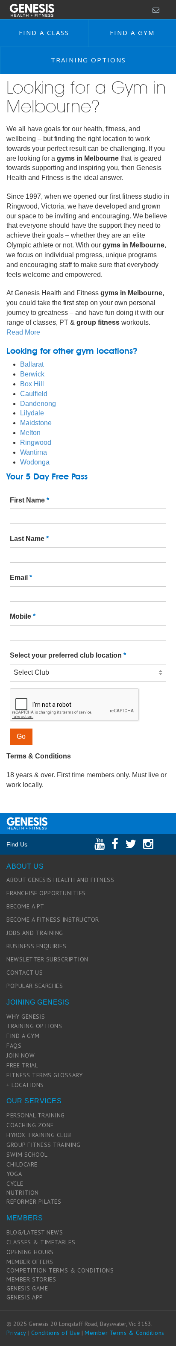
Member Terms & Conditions (124, 1333)
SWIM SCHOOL (27, 1154)
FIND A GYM (22, 1036)
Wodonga (35, 462)
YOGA (14, 1174)
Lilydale (32, 413)
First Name (29, 500)
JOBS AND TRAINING (34, 933)
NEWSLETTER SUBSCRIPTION (47, 959)
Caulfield (33, 393)
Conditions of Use (55, 1333)
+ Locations (25, 1085)
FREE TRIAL (22, 1065)
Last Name (29, 538)
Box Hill (32, 384)
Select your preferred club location (68, 655)
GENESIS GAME (27, 1288)
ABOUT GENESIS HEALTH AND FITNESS (60, 880)
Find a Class (44, 32)
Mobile (22, 616)
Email (21, 577)
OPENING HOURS (30, 1252)
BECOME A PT (25, 906)
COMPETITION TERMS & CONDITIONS (60, 1270)
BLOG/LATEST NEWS (34, 1232)
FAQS (13, 1045)
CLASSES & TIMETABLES (40, 1242)
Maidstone (36, 422)
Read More (23, 332)
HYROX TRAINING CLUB (38, 1135)
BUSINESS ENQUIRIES (36, 946)
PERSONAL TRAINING (35, 1115)
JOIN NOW (20, 1055)
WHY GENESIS (25, 1016)
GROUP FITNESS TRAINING (43, 1145)
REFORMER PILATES (33, 1201)
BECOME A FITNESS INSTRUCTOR (52, 919)
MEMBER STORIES (31, 1279)
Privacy (16, 1333)
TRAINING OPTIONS (34, 1026)
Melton (30, 432)
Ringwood (35, 442)
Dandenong (38, 403)
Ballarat (32, 364)
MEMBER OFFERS (29, 1262)
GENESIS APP (24, 1297)
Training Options (88, 60)
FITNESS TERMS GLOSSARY (44, 1075)
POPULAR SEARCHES (34, 986)
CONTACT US (24, 972)
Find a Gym (132, 32)
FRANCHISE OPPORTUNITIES (46, 893)
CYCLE (14, 1183)
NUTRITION (22, 1192)
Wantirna (33, 452)
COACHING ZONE (30, 1125)
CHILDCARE (22, 1164)
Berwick (32, 374)
